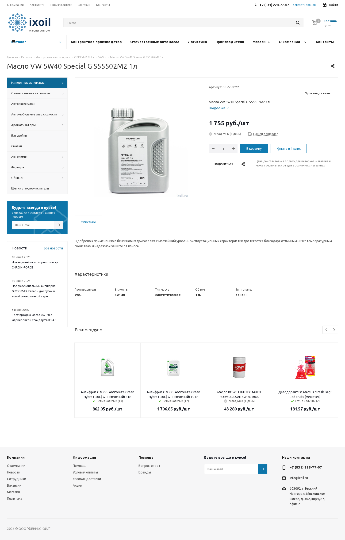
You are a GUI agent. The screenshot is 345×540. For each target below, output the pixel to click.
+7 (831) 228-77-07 (306, 467)
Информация (84, 457)
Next (334, 330)
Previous (326, 330)
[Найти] (297, 22)
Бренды (144, 472)
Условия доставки (87, 479)
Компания (16, 457)
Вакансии (14, 485)
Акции (77, 485)
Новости (13, 472)
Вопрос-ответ (149, 466)
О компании (16, 466)
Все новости (53, 248)
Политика (14, 499)
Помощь (79, 466)
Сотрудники (16, 479)
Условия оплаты (85, 472)
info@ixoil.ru (299, 478)
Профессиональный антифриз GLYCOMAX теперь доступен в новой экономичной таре (34, 291)
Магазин (13, 492)
